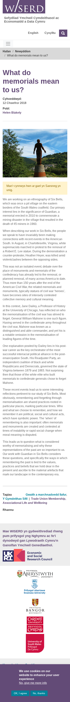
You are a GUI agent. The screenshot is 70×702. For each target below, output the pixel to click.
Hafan (7, 51)
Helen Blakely (12, 112)
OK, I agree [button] (20, 693)
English (33, 32)
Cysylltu (50, 32)
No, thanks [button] (39, 693)
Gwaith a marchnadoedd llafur (46, 494)
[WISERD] (24, 6)
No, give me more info (33, 682)
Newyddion (23, 51)
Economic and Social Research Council (35, 555)
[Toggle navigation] (8, 43)
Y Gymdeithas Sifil (15, 498)
